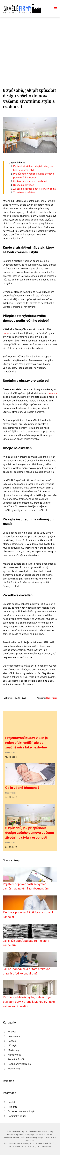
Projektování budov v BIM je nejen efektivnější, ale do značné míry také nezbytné (26, 742)
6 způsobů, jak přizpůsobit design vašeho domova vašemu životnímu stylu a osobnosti (29, 832)
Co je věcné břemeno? (22, 788)
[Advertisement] (30, 49)
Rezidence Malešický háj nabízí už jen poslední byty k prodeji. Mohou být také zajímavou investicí (29, 1001)
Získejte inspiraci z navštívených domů (34, 188)
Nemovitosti (51, 698)
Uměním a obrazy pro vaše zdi (30, 181)
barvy (6, 333)
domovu (52, 393)
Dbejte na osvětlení (24, 184)
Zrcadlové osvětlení (24, 192)
